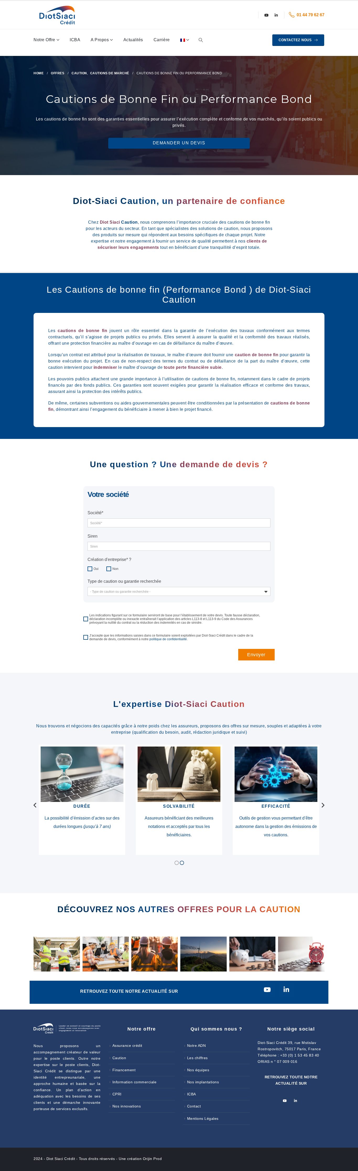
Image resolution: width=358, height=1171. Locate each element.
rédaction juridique (211, 732)
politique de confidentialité (168, 639)
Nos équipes (198, 1070)
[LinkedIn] (276, 15)
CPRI (117, 1094)
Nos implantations (203, 1082)
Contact (194, 1106)
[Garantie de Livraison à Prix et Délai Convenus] (301, 954)
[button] (200, 40)
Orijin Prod (152, 1159)
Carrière (162, 40)
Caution (119, 1058)
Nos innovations (126, 1106)
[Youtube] (266, 15)
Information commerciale (134, 1082)
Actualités (133, 40)
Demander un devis (179, 143)
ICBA (75, 40)
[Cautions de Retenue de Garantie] (154, 954)
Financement (124, 1070)
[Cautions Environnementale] (203, 954)
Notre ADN (196, 1045)
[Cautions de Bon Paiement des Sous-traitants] (106, 954)
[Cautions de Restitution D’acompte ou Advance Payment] (252, 954)
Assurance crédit (127, 1045)
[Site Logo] (57, 15)
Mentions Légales (203, 1118)
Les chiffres (197, 1058)
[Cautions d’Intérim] (57, 954)
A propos (100, 40)
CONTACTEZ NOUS (296, 40)
